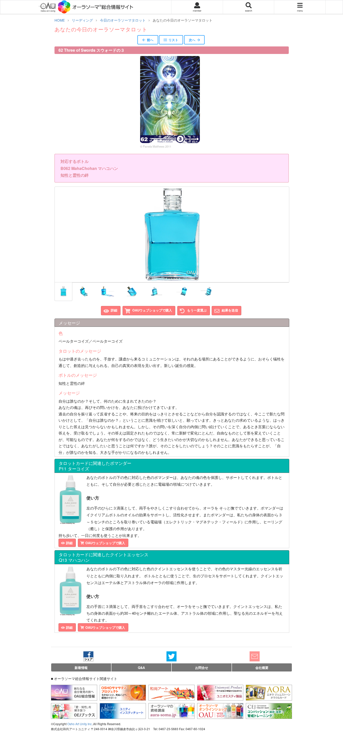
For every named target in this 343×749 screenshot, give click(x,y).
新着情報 (81, 667)
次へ (192, 39)
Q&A (141, 667)
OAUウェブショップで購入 (152, 310)
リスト (173, 39)
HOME (59, 20)
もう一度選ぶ (197, 310)
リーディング (82, 20)
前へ (150, 39)
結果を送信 (230, 310)
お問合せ (201, 667)
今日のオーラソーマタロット (123, 20)
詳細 (114, 310)
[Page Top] (335, 725)
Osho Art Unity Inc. (79, 724)
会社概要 (261, 667)
